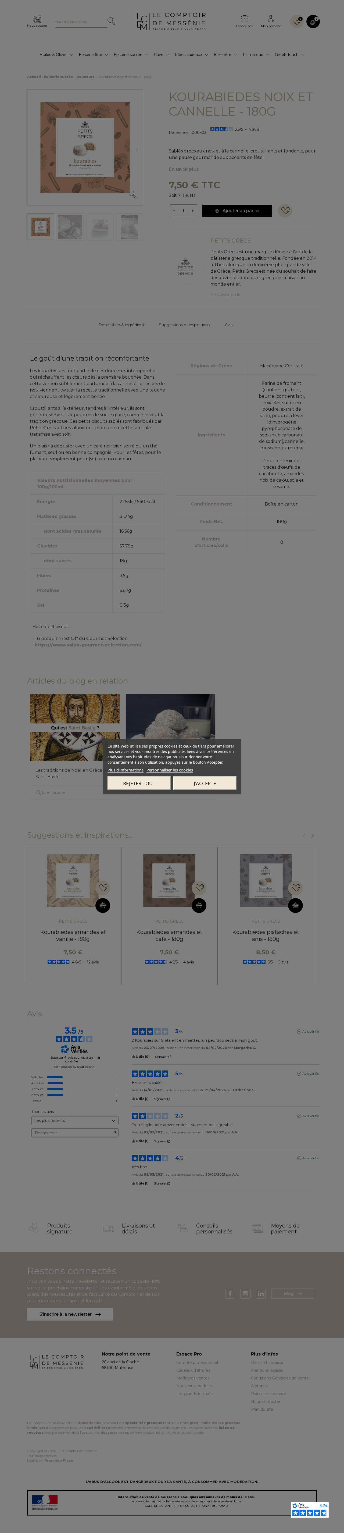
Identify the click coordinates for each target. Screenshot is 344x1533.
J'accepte (205, 783)
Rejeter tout (139, 783)
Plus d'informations (126, 769)
